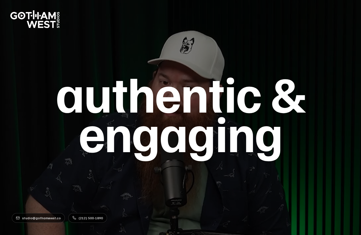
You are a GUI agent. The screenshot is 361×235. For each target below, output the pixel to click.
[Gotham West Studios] (35, 19)
